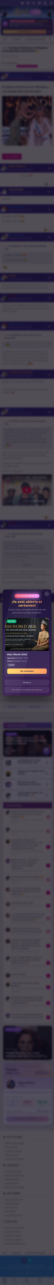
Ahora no (27, 682)
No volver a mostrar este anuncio (27, 690)
